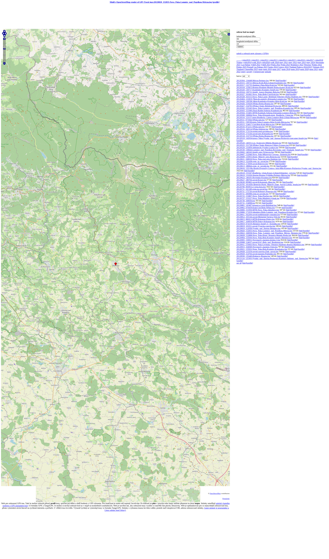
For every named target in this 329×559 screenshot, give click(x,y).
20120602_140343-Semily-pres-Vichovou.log (255, 152)
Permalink (226, 499)
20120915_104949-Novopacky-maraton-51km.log (257, 247)
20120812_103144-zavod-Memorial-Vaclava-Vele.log (258, 217)
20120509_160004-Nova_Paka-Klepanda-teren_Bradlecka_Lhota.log (264, 115)
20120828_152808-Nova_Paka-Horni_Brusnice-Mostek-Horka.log (263, 235)
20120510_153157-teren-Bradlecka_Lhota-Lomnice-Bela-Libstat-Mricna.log (267, 117)
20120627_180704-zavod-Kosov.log (251, 180)
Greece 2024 (283, 67)
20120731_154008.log (245, 203)
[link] (277, 80)
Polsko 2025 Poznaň (244, 67)
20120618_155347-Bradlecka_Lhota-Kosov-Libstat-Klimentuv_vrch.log (266, 173)
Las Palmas (245, 65)
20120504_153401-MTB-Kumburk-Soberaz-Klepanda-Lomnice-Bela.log (266, 113)
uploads (268, 72)
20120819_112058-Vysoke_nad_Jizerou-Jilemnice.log (258, 228)
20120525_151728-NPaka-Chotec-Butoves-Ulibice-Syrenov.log (262, 145)
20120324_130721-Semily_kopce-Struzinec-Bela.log (258, 92)
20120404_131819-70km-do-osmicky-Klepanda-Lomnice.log (261, 99)
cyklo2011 (255, 60)
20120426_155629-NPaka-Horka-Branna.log (254, 104)
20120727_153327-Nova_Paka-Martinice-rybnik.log (257, 198)
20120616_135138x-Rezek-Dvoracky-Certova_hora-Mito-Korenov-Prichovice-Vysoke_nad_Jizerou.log (278, 168)
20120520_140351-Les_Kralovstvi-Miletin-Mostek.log (258, 143)
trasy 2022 (293, 62)
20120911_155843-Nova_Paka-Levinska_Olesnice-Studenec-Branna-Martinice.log (270, 244)
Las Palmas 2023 (261, 67)
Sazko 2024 (273, 67)
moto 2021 (313, 69)
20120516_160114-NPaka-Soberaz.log (252, 129)
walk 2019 (256, 62)
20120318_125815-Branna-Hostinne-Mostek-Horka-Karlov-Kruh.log (264, 87)
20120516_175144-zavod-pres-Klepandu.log (254, 134)
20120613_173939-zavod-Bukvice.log (252, 164)
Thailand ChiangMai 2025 (247, 69)
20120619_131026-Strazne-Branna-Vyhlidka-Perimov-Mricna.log (263, 175)
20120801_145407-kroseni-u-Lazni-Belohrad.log (256, 205)
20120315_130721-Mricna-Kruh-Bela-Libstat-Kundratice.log (261, 83)
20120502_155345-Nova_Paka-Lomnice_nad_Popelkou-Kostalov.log (265, 108)
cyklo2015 (291, 60)
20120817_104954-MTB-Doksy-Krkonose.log (255, 221)
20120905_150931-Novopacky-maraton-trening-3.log (258, 240)
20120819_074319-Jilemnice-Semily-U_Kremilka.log (258, 224)
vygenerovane (258, 72)
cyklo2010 (246, 60)
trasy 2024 (311, 62)
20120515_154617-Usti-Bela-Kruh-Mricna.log (255, 124)
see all (238, 263)
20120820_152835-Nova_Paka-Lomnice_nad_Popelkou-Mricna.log (264, 231)
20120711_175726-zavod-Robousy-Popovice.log (256, 191)
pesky (243, 72)
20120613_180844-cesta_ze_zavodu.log (252, 166)
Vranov (239, 62)
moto (260, 69)
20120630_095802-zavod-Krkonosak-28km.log (255, 182)
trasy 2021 (284, 62)
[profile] (215, 2)
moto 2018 (286, 69)
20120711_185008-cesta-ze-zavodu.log (252, 194)
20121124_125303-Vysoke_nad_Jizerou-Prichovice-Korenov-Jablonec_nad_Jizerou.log (272, 258)
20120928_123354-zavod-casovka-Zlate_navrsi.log (257, 251)
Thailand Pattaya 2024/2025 (300, 67)
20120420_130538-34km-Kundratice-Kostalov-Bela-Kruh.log (261, 101)
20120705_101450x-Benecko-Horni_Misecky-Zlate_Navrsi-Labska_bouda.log (268, 184)
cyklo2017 (309, 60)
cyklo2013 (273, 60)
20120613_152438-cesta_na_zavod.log (252, 161)
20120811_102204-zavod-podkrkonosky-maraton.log (258, 214)
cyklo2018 (318, 60)
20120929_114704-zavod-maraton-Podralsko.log (256, 254)
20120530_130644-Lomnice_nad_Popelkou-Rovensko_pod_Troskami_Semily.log (270, 150)
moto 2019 (295, 69)
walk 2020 (274, 62)
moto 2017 (276, 69)
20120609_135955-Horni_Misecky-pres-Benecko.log (258, 157)
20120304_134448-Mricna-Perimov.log (252, 80)
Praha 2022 (275, 65)
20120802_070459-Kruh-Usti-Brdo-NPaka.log (255, 208)
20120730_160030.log (245, 201)
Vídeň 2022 (256, 65)
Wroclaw (307, 65)
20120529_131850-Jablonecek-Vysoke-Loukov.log (257, 147)
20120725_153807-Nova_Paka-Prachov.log (254, 196)
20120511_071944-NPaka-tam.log (250, 120)
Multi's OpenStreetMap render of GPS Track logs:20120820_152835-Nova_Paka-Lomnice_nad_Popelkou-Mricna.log (161, 2)
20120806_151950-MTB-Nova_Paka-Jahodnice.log (257, 210)
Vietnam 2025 (318, 67)
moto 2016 (267, 69)
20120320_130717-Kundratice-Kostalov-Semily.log (257, 90)
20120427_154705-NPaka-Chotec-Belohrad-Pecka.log (258, 106)
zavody (249, 72)
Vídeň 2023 (266, 65)
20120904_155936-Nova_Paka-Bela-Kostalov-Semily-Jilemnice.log (264, 238)
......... (238, 60)
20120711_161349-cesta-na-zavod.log (252, 189)
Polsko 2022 (317, 65)
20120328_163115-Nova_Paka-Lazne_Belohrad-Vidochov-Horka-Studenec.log (269, 97)
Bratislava (295, 65)
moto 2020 (304, 69)
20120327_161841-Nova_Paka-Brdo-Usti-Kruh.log (257, 94)
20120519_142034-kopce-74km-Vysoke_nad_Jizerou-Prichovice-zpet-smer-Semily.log (271, 138)
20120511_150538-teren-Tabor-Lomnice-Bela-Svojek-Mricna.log (263, 122)
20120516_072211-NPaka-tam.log (250, 127)
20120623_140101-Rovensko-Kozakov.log (254, 177)
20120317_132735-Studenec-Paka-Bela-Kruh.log (256, 85)
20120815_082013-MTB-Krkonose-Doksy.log (255, 219)
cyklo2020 (265, 62)
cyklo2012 (264, 60)
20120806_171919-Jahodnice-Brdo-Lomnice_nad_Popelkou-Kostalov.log (266, 212)
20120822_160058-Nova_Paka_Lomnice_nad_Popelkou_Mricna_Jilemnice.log (268, 233)
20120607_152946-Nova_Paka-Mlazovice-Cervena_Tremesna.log (263, 154)
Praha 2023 (285, 65)
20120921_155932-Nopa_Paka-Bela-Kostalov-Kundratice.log (261, 249)
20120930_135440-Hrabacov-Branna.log (253, 256)
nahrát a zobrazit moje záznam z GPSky (252, 53)
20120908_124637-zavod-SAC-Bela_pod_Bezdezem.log (259, 242)
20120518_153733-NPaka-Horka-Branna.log (254, 136)
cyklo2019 (247, 62)
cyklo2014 (282, 60)
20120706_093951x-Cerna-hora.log (251, 187)
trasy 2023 (302, 62)
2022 (301, 65)
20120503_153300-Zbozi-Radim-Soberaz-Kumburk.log (259, 110)
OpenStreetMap (215, 493)
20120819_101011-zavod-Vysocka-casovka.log (255, 226)
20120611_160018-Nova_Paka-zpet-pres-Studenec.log (258, 159)
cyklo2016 (300, 60)
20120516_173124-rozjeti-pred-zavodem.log (254, 131)
